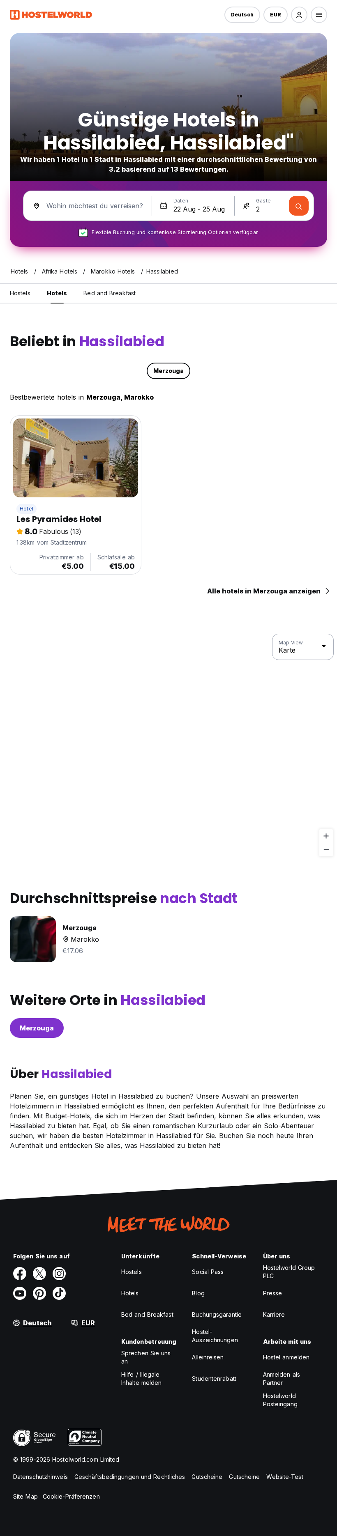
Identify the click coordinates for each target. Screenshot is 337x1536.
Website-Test (284, 1476)
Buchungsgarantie (217, 1314)
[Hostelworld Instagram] (59, 1273)
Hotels (130, 1293)
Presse (272, 1293)
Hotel (26, 509)
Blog (198, 1293)
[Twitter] (39, 1273)
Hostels (131, 1271)
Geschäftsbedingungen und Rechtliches (129, 1476)
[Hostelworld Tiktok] (59, 1293)
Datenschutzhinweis (40, 1476)
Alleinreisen (208, 1357)
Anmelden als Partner (281, 1378)
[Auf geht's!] (299, 206)
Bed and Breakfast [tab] (109, 293)
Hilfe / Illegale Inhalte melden (141, 1378)
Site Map (25, 1496)
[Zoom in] (326, 836)
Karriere (274, 1314)
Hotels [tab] (57, 293)
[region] (168, 745)
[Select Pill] (299, 15)
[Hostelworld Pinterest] (39, 1293)
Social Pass (208, 1271)
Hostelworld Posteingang (280, 1399)
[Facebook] (19, 1273)
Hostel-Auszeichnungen (215, 1335)
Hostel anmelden (286, 1357)
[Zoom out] (326, 849)
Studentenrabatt (214, 1378)
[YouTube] (19, 1293)
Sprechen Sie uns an (146, 1357)
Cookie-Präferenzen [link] (71, 1496)
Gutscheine (207, 1476)
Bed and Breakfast (147, 1314)
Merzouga (37, 1028)
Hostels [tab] (20, 293)
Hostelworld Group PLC (289, 1271)
